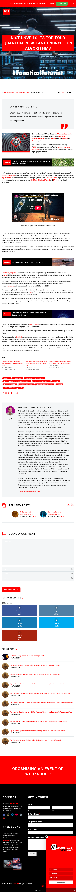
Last (53, 810)
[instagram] (8, 815)
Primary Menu (71, 12)
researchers (10, 286)
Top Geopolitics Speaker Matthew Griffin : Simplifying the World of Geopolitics (35, 674)
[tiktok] (16, 815)
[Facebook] (3, 393)
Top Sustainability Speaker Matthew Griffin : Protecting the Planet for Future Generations (38, 721)
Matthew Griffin (9, 92)
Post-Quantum (34, 324)
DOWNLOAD (62, 3)
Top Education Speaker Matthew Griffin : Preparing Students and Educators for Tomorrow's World (41, 712)
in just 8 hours (6, 178)
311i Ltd (16, 884)
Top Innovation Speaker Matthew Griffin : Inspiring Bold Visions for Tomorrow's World (37, 731)
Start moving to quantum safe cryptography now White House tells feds (12, 363)
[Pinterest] (8, 393)
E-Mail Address (34, 814)
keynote (53, 138)
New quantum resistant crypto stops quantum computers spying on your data (36, 363)
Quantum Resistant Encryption (45, 384)
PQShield (19, 337)
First (29, 810)
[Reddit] (17, 393)
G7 (28, 247)
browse (34, 141)
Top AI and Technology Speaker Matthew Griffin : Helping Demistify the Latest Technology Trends (41, 703)
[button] (68, 504)
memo (5, 275)
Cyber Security (17, 378)
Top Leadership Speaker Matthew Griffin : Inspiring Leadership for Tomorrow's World (37, 684)
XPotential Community (64, 134)
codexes (65, 138)
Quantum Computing (9, 384)
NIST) (34, 147)
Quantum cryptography (9, 273)
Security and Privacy (22, 92)
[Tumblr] (11, 393)
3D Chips (6, 378)
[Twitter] (6, 393)
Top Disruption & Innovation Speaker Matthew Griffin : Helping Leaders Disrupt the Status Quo (40, 693)
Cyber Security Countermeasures (34, 378)
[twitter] (21, 815)
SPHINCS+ (56, 180)
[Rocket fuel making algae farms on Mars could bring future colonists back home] (16, 514)
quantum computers (8, 175)
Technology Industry (9, 387)
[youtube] (4, 818)
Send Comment (11, 590)
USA (21, 387)
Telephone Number (35, 822)
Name (30, 804)
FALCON (47, 180)
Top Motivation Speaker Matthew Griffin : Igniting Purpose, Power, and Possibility (36, 740)
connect (41, 138)
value (30, 292)
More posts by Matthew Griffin (30, 492)
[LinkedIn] (14, 393)
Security (59, 384)
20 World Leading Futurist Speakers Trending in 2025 (27, 656)
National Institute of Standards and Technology (16, 381)
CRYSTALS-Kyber (51, 178)
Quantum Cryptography (26, 384)
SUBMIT (32, 854)
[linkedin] (12, 815)
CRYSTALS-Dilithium (37, 180)
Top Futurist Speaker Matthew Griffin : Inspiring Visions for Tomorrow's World (35, 665)
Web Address (33, 829)
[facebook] (4, 815)
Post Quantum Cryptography (41, 381)
